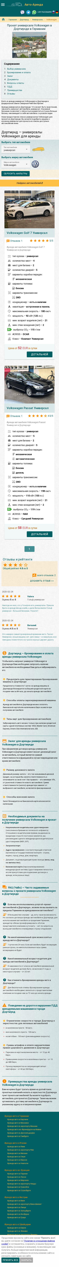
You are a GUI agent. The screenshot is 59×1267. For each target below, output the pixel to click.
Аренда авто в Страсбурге (19, 1190)
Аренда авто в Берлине (17, 1119)
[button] (15, 149)
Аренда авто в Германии (16, 1116)
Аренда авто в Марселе (17, 1180)
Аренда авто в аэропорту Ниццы (21, 1184)
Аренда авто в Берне (16, 1228)
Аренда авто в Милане (17, 1153)
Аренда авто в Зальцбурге (19, 1211)
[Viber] (22, 12)
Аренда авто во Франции (17, 1170)
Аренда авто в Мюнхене (18, 1123)
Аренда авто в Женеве (17, 1231)
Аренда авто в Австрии (15, 1197)
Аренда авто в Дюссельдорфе (21, 1133)
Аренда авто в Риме (16, 1146)
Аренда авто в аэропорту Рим (20, 1150)
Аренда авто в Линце (16, 1207)
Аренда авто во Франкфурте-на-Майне (24, 1129)
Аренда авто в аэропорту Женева (22, 1234)
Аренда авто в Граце (16, 1217)
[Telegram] (28, 12)
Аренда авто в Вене (16, 1201)
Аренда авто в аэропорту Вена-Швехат (24, 1204)
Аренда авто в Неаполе (17, 1163)
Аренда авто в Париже (17, 1174)
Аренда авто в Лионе (16, 1177)
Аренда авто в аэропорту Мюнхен (22, 1126)
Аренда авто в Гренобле (18, 1187)
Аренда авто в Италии (15, 1143)
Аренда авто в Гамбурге (17, 1136)
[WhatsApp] (34, 12)
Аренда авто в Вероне (17, 1160)
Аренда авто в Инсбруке (18, 1214)
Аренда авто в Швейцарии (17, 1224)
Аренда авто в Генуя (16, 1157)
